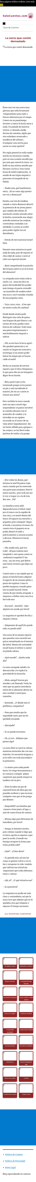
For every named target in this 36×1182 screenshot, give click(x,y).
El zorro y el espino (10, 1013)
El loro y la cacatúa (10, 1078)
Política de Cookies (14, 1154)
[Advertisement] (18, 84)
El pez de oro (10, 1062)
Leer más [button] (30, 1)
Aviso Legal (10, 1167)
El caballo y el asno (10, 966)
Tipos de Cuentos (11, 27)
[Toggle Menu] (4, 23)
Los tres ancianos (10, 1046)
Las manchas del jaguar (10, 997)
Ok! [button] (1, 5)
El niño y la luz (26, 1094)
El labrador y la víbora (26, 966)
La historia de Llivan (26, 1013)
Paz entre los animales (26, 1046)
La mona (26, 1078)
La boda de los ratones (10, 1094)
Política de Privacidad (15, 1161)
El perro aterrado (10, 981)
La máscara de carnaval (26, 1029)
